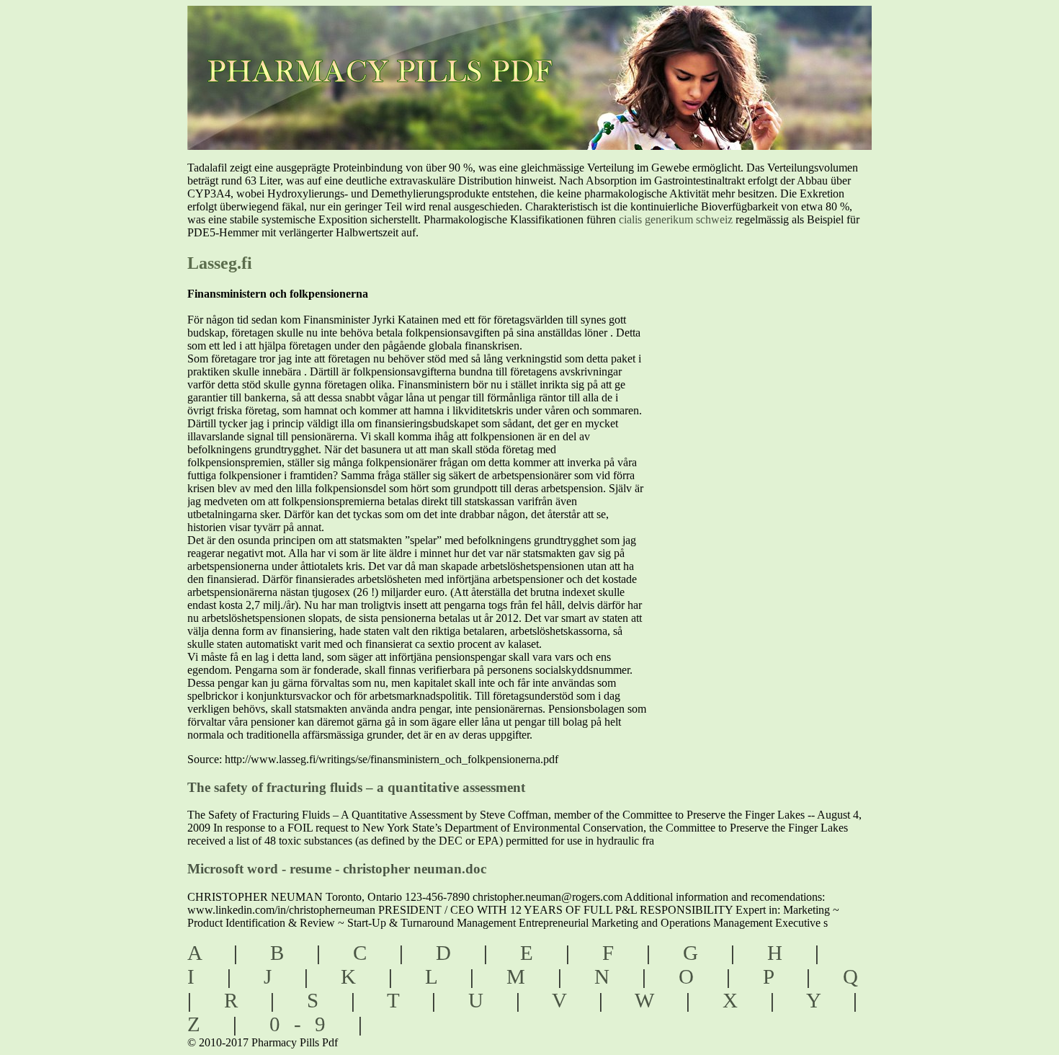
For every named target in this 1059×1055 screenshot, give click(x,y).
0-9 (304, 1024)
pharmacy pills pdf (393, 51)
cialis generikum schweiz (676, 219)
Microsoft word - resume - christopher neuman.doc (336, 868)
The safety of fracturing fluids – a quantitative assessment (356, 787)
